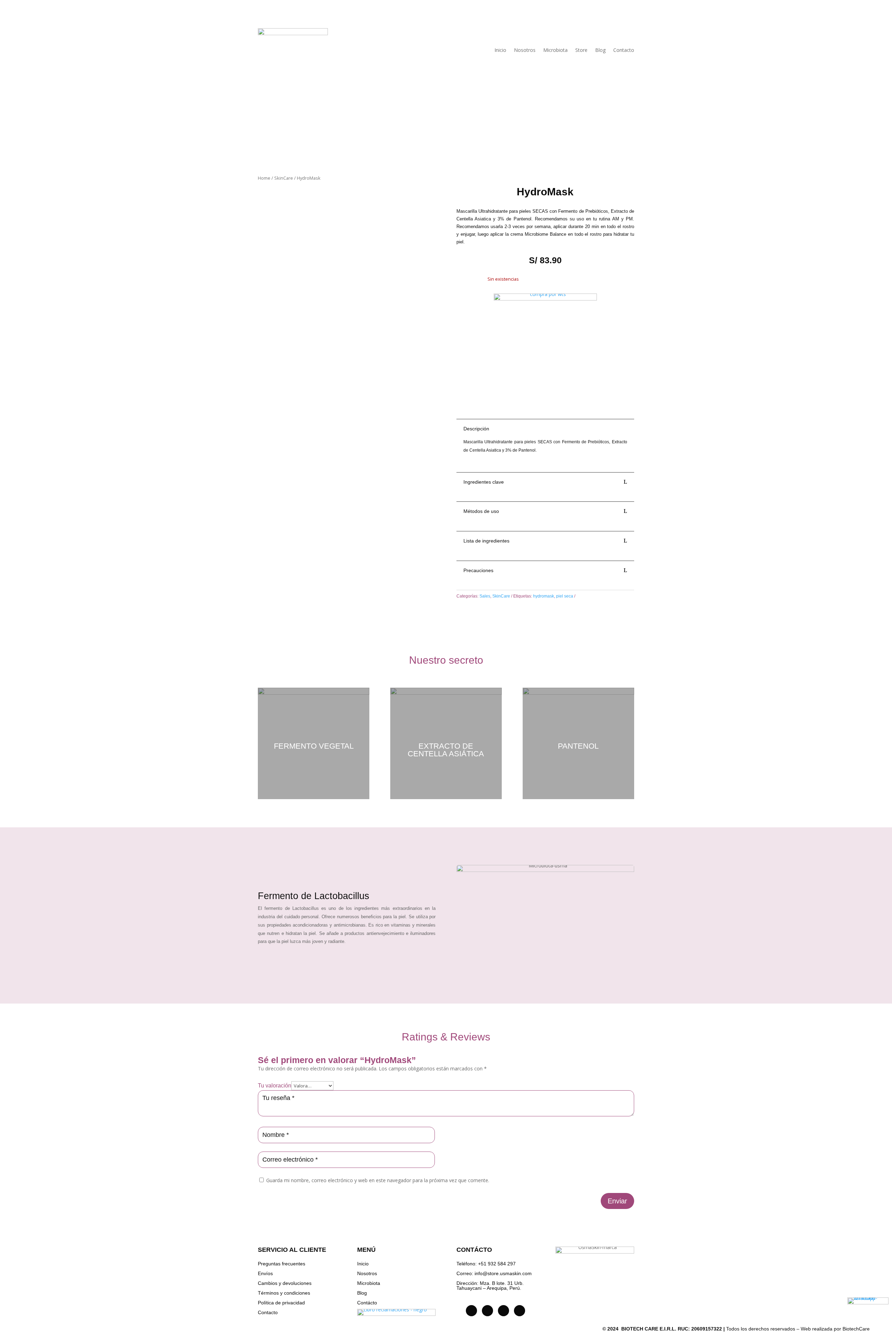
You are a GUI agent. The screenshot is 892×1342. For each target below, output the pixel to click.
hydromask (543, 596)
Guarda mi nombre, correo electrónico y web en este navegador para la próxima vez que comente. (377, 1180)
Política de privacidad (281, 1302)
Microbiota (555, 50)
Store (581, 50)
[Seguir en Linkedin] (519, 1310)
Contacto (623, 50)
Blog (600, 50)
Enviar (617, 1201)
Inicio (500, 50)
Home (264, 178)
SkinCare (283, 178)
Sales (484, 596)
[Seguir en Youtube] (503, 1310)
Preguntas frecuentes (281, 1263)
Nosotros (525, 50)
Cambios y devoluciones (285, 1283)
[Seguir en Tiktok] (487, 1310)
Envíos (265, 1273)
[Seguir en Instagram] (471, 1310)
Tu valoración (274, 1086)
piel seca (564, 596)
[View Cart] (880, 20)
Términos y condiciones (284, 1293)
